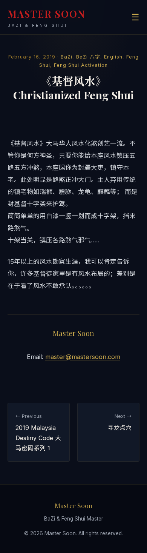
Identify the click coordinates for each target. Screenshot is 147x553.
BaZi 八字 (88, 57)
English (113, 57)
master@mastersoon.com (82, 356)
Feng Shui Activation (81, 65)
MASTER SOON (47, 17)
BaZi (66, 57)
